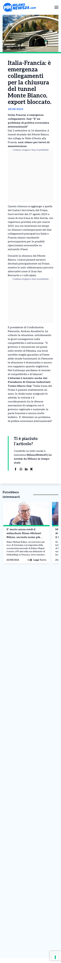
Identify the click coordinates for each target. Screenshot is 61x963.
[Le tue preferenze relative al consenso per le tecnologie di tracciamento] (55, 957)
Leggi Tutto (39, 560)
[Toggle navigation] (56, 7)
